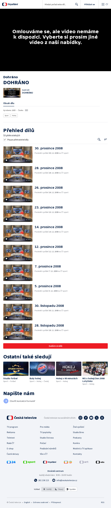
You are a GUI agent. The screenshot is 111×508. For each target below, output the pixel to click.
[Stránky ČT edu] (100, 462)
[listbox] (59, 489)
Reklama (11, 432)
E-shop (10, 448)
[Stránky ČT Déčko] (68, 462)
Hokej (14, 115)
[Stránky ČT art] (84, 462)
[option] (47, 489)
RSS (102, 502)
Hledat (76, 4)
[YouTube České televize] (91, 418)
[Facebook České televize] (86, 418)
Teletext (11, 437)
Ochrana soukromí (40, 502)
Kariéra (76, 443)
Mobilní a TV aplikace (82, 448)
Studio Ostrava (47, 437)
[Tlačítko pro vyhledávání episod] (99, 139)
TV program (12, 426)
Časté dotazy (13, 454)
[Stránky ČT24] (11, 462)
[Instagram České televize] (80, 418)
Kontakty (77, 454)
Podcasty (77, 437)
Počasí (43, 443)
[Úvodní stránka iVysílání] (12, 4)
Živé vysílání (78, 426)
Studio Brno (78, 432)
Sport (7, 115)
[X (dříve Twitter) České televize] (96, 418)
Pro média (44, 426)
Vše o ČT (44, 454)
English (27, 502)
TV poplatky (45, 432)
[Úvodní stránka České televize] (22, 418)
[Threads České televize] (102, 418)
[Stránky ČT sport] (29, 462)
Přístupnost (56, 502)
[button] (19, 154)
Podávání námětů (48, 448)
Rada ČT (10, 443)
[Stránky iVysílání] (49, 462)
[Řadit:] (105, 139)
